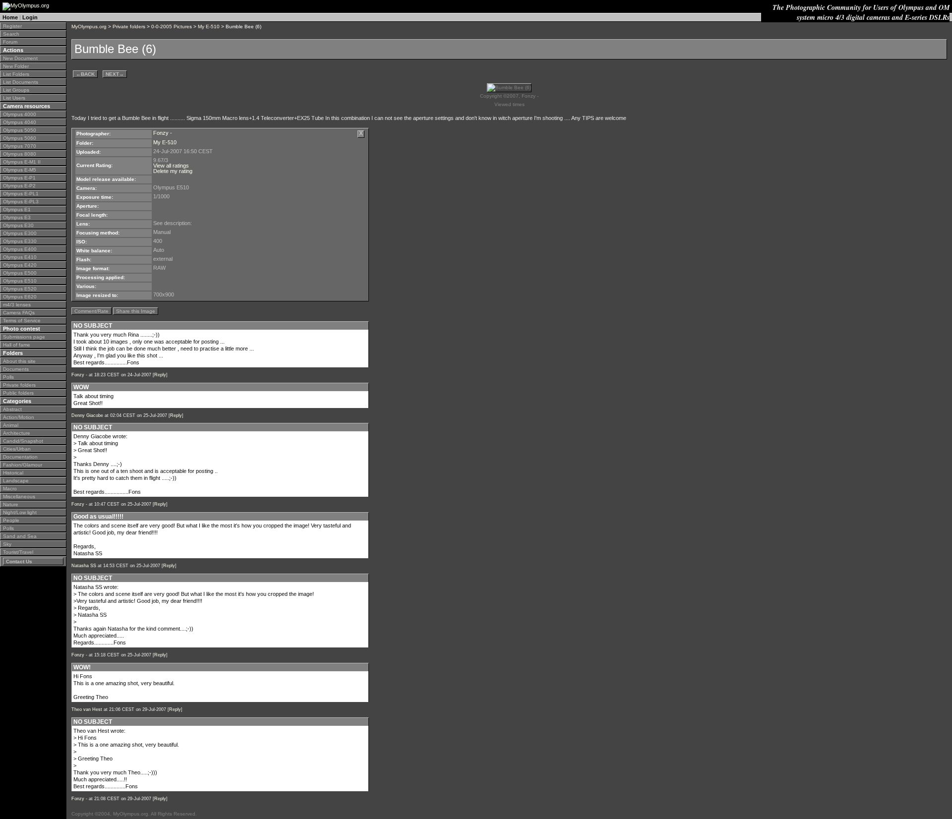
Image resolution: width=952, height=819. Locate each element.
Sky (7, 544)
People (11, 520)
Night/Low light (20, 512)
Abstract (12, 409)
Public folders (18, 393)
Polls (8, 377)
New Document (20, 58)
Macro (10, 488)
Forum (10, 42)
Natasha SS (83, 565)
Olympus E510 (20, 281)
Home (10, 17)
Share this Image (135, 311)
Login (30, 17)
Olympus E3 (17, 217)
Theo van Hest (86, 709)
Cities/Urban (17, 449)
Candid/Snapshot (23, 441)
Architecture (16, 433)
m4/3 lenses (17, 304)
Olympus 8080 (19, 154)
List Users (14, 98)
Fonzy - (162, 133)
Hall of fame (16, 345)
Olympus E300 (20, 233)
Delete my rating (172, 171)
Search (11, 34)
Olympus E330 (20, 241)
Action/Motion (18, 417)
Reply (160, 374)
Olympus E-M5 (19, 170)
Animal (10, 425)
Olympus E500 (20, 273)
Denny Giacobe (87, 415)
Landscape (16, 480)
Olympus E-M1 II (22, 162)
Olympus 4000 (19, 114)
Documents (16, 369)
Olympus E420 (20, 265)
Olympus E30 (18, 225)
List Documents (20, 82)
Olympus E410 (20, 257)
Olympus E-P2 (19, 185)
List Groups (16, 90)
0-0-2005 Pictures (171, 26)
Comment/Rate (91, 311)
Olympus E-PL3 (21, 201)
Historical (13, 472)
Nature (10, 504)
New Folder (16, 66)
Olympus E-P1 (19, 177)
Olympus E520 (20, 289)
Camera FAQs (19, 312)
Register (12, 26)
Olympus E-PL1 (21, 193)
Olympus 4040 (19, 122)
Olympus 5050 (19, 130)
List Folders (16, 74)
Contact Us (19, 561)
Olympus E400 (20, 249)
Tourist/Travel (18, 552)
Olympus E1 (17, 209)
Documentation (20, 457)
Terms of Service (22, 320)
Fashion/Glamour (22, 465)
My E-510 (209, 26)
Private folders (19, 385)
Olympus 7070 (19, 146)
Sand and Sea (20, 536)
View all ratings (171, 166)
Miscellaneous (19, 496)
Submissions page (24, 337)
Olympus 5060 (19, 138)
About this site (19, 361)
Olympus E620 (20, 296)
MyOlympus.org (89, 26)
